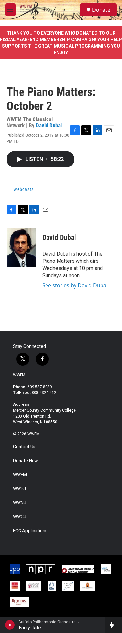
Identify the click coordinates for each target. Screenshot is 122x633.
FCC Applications (30, 531)
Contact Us (24, 446)
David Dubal (49, 125)
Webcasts (23, 189)
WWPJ (19, 488)
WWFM (19, 375)
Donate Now (25, 460)
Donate (101, 10)
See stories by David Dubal (75, 285)
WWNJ (19, 502)
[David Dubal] (21, 247)
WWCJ (19, 516)
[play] (10, 625)
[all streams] (113, 625)
